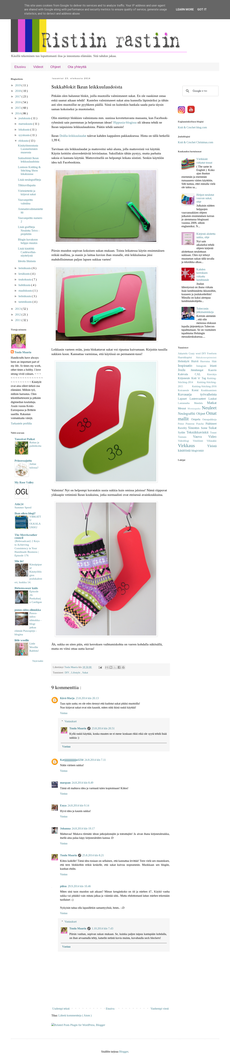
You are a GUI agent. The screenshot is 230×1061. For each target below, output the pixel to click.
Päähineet (211, 423)
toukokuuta (25, 279)
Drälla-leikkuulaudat (72, 136)
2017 (18, 96)
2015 (18, 107)
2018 (18, 90)
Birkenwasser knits (26, 588)
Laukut (212, 398)
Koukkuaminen (209, 390)
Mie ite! (19, 561)
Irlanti (213, 365)
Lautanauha (186, 403)
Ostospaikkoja (209, 419)
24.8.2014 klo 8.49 (82, 782)
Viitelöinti (200, 440)
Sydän (182, 432)
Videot (38, 67)
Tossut (213, 432)
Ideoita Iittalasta (27, 261)
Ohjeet (55, 67)
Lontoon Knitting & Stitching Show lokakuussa (29, 170)
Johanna (65, 828)
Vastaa (63, 713)
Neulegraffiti (187, 413)
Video (212, 436)
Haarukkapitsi (187, 357)
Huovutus (206, 361)
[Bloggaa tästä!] (111, 667)
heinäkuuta (25, 268)
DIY (67, 672)
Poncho (201, 423)
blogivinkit (197, 450)
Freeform (212, 353)
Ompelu (196, 419)
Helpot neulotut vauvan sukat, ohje (205, 198)
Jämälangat (199, 370)
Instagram (203, 365)
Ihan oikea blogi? (25, 513)
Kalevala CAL (192, 374)
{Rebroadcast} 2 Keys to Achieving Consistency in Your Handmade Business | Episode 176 (27, 548)
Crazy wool (195, 353)
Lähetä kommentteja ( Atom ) (75, 1015)
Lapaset (184, 398)
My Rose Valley (24, 482)
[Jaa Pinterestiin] (123, 667)
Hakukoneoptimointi (206, 357)
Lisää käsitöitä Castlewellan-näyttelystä (27, 252)
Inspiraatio (187, 365)
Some (205, 427)
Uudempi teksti (61, 1008)
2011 (18, 320)
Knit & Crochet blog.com (192, 127)
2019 (18, 85)
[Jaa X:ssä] (115, 667)
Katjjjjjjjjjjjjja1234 (71, 759)
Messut (183, 408)
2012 (18, 314)
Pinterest (191, 423)
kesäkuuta (25, 273)
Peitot (182, 423)
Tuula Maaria (77, 728)
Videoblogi (185, 440)
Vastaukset (71, 721)
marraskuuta (26, 123)
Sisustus (194, 428)
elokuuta (24, 140)
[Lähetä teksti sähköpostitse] (100, 667)
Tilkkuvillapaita (27, 185)
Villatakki (212, 440)
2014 (18, 113)
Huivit (195, 361)
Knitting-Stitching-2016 (204, 386)
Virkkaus (192, 445)
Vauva (200, 436)
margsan (65, 782)
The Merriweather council (26, 536)
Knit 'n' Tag (199, 378)
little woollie (22, 640)
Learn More (185, 9)
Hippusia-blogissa (125, 122)
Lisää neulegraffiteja (29, 179)
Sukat (85, 672)
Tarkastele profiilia (21, 423)
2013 (18, 308)
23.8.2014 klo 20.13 (87, 698)
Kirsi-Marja (67, 698)
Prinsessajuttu (23, 460)
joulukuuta (25, 118)
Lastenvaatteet (199, 398)
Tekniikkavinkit (198, 432)
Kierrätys (212, 374)
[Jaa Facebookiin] (119, 667)
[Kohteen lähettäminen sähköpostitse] (107, 667)
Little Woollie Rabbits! (34, 647)
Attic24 (19, 504)
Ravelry (183, 427)
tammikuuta (26, 301)
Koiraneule (185, 390)
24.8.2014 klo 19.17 (83, 828)
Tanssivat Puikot (25, 439)
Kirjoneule (184, 378)
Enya (63, 805)
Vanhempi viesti (160, 1008)
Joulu (184, 370)
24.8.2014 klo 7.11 (95, 759)
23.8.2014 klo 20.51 (103, 728)
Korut (196, 390)
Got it (202, 9)
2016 (18, 102)
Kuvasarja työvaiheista (197, 394)
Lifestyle (76, 672)
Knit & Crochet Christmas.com (195, 142)
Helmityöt (184, 361)
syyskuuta (25, 135)
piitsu (63, 886)
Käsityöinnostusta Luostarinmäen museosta (28, 149)
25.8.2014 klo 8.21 (93, 855)
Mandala (200, 403)
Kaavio (212, 370)
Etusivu (20, 67)
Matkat (212, 403)
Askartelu (183, 353)
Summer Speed (23, 507)
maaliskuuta (26, 290)
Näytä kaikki (37, 661)
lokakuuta (24, 129)
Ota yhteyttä (77, 67)
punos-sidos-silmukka (28, 609)
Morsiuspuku (195, 408)
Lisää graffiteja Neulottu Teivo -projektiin (28, 230)
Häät (214, 361)
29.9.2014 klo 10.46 (79, 886)
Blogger (123, 1051)
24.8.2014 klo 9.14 (78, 805)
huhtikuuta (25, 285)
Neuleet (209, 407)
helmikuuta (25, 296)
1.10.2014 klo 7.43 (102, 928)
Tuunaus (185, 436)
